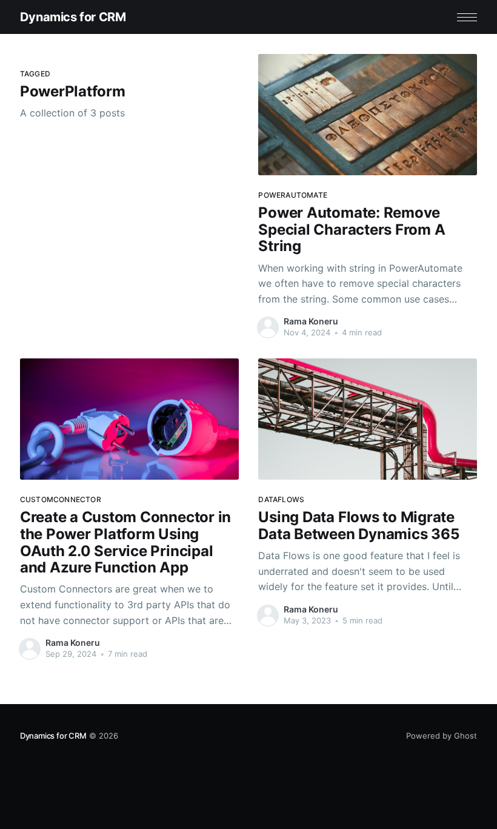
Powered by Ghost (441, 735)
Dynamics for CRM (73, 17)
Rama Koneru (311, 321)
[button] (467, 17)
